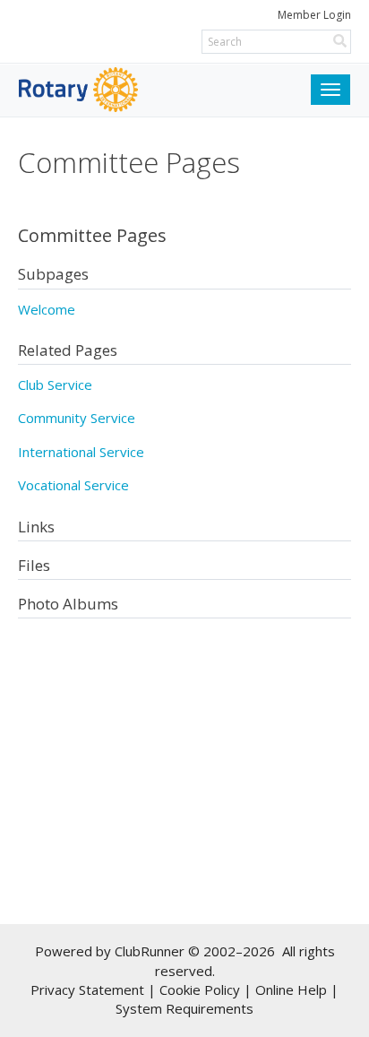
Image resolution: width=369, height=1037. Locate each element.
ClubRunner (149, 951)
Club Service (55, 384)
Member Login (314, 14)
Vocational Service (73, 485)
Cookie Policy (199, 989)
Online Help (291, 989)
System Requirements (184, 1008)
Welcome (46, 309)
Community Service (76, 418)
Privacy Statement (87, 989)
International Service (81, 452)
